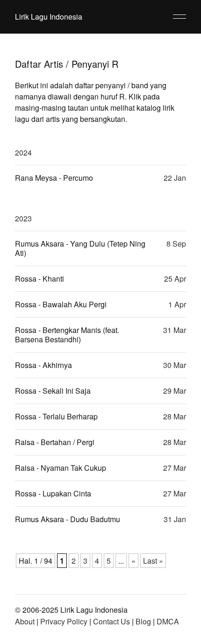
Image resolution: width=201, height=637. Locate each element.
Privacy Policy (63, 621)
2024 (23, 152)
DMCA (168, 621)
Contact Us (111, 621)
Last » (153, 560)
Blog (143, 621)
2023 (23, 218)
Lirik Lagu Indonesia (48, 16)
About (25, 621)
